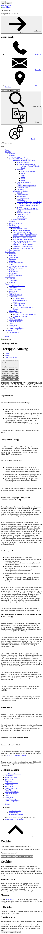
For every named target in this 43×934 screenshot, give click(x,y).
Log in (7, 336)
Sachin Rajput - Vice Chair (21, 230)
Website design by (14, 819)
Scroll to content (6, 5)
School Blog (13, 311)
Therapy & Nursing (15, 321)
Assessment (12, 255)
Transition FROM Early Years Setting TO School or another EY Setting (28, 204)
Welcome (12, 153)
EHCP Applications (23, 198)
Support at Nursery (23, 162)
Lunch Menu (13, 287)
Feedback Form (22, 218)
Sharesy (15, 309)
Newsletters (12, 282)
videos (23, 178)
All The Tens (21, 200)
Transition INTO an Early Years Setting (29, 202)
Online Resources (18, 305)
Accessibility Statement (16, 814)
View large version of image (10, 361)
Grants (15, 302)
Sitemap (7, 804)
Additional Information (24, 212)
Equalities (12, 261)
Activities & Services (19, 298)
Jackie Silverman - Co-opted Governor (25, 234)
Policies (11, 270)
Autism (19, 184)
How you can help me (28, 171)
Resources (20, 169)
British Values (13, 257)
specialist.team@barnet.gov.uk (16, 755)
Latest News (13, 280)
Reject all (4, 856)
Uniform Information (15, 295)
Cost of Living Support (16, 329)
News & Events (10, 277)
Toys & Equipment (19, 304)
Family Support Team (15, 320)
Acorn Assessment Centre (17, 157)
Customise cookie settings (24, 856)
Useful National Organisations (26, 186)
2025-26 (19, 193)
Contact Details (13, 332)
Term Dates (12, 293)
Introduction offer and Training (26, 164)
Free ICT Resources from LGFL (23, 307)
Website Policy (13, 812)
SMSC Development (15, 275)
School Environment (15, 223)
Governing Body (14, 227)
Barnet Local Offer (19, 220)
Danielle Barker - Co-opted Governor (24, 241)
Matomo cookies (11, 899)
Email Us (38, 70)
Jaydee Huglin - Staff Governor (23, 243)
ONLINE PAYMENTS (20, 316)
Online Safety (13, 325)
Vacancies (12, 221)
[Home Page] (6, 7)
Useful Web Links (22, 214)
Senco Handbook (22, 194)
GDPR (11, 264)
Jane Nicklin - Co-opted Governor (23, 239)
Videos (23, 173)
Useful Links (13, 296)
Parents (7, 284)
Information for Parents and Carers (24, 161)
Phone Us (38, 54)
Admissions (12, 253)
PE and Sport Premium (16, 268)
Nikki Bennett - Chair (19, 228)
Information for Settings (20, 191)
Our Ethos (12, 225)
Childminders (21, 216)
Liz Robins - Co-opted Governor (23, 246)
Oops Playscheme (14, 250)
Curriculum (12, 259)
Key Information (10, 252)
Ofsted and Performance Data (18, 266)
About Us (8, 152)
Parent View (13, 318)
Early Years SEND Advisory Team (20, 159)
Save (18, 932)
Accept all (12, 856)
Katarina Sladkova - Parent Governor (24, 236)
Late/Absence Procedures (17, 286)
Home (7, 150)
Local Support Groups (24, 182)
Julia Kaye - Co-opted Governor (23, 248)
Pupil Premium (13, 271)
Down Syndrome (22, 187)
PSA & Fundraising (15, 289)
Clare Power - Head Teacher (22, 232)
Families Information (15, 312)
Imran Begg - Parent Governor (22, 237)
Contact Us (20, 189)
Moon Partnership (14, 327)
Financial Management (16, 262)
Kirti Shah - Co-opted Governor (23, 245)
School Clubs (13, 291)
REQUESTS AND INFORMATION (25, 314)
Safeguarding (13, 273)
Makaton (19, 207)
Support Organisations (20, 300)
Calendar (11, 278)
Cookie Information (15, 811)
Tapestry (11, 323)
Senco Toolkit (21, 196)
